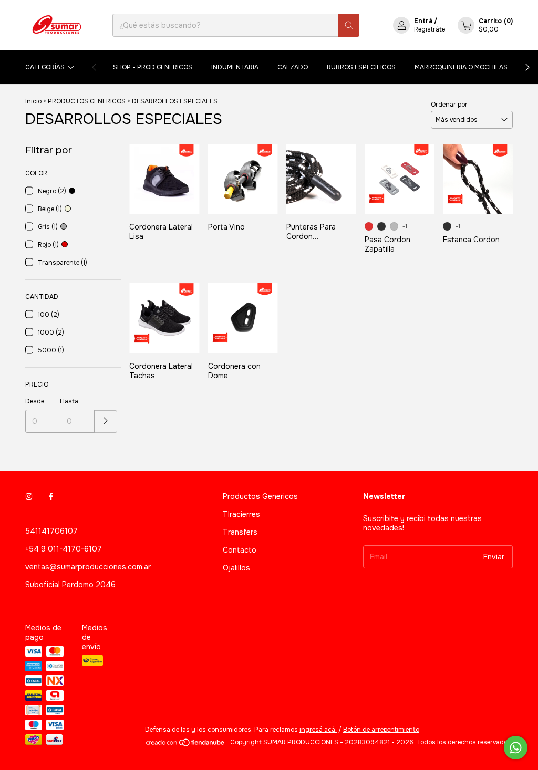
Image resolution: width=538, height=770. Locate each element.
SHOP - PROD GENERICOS (152, 67)
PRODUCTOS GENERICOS (87, 101)
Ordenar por (449, 104)
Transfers (240, 532)
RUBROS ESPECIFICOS (361, 67)
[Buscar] (348, 25)
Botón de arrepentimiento (381, 729)
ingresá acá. (318, 729)
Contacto (239, 550)
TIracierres (241, 514)
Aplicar (106, 421)
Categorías (45, 67)
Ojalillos (236, 568)
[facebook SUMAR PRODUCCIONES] (51, 496)
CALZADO (292, 67)
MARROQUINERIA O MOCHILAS (461, 67)
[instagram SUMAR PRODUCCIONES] (29, 496)
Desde (34, 401)
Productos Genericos (260, 496)
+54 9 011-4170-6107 (63, 549)
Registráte (429, 29)
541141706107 (51, 531)
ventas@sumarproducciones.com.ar (88, 566)
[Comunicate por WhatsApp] (515, 747)
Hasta (69, 401)
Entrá (423, 21)
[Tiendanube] (185, 745)
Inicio (33, 101)
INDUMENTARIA (234, 67)
